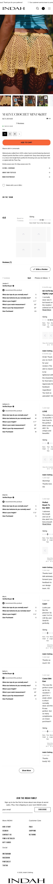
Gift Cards (6, 842)
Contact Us (7, 835)
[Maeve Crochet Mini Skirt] (5, 100)
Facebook (6, 858)
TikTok (5, 865)
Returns (32, 835)
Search (5, 831)
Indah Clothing (28, 872)
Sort (29, 278)
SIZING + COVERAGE (8, 168)
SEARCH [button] (37, 8)
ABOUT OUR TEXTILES (9, 173)
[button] (23, 234)
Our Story (6, 827)
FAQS (31, 827)
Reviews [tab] (7, 263)
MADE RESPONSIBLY (8, 177)
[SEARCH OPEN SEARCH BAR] (37, 8)
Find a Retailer (8, 838)
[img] (48, 118)
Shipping (32, 831)
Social (4, 848)
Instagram (6, 854)
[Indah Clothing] (13, 8)
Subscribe (44, 810)
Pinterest (6, 861)
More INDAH (7, 821)
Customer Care (35, 821)
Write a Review (43, 270)
